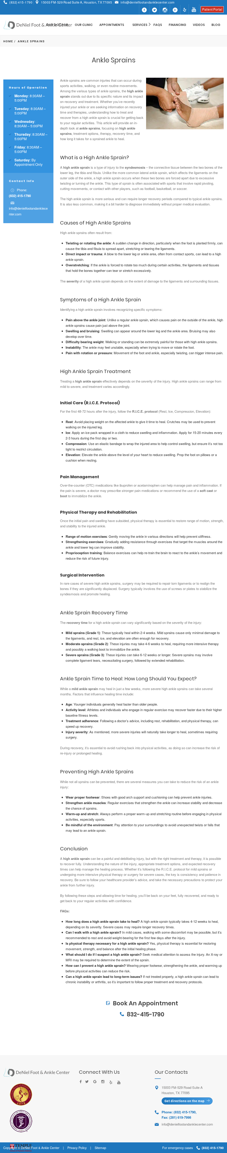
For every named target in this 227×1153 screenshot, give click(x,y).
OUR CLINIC (84, 25)
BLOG (215, 25)
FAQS (157, 25)
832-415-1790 (145, 1014)
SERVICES (139, 25)
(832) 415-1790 (20, 2)
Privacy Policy (77, 1147)
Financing (177, 25)
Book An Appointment (141, 992)
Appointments (111, 25)
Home (8, 41)
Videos (199, 25)
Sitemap (100, 1147)
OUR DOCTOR (57, 25)
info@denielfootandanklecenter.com (148, 2)
